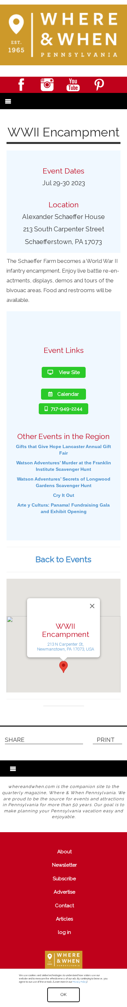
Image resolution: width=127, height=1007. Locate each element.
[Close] (92, 606)
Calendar (68, 394)
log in (64, 932)
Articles (64, 919)
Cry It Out (63, 495)
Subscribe (64, 879)
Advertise (64, 892)
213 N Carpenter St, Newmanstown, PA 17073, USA (65, 646)
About (64, 852)
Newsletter (64, 865)
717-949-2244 (66, 409)
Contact (64, 906)
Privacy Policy (80, 981)
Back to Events (63, 559)
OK (63, 994)
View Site (69, 372)
